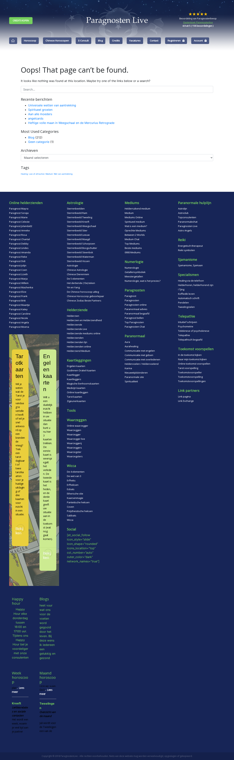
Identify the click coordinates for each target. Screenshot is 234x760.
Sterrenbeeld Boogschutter (82, 248)
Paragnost (130, 296)
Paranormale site (134, 377)
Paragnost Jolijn (17, 265)
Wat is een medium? (136, 226)
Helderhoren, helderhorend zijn (195, 285)
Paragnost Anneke (19, 230)
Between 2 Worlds (135, 234)
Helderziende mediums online (83, 333)
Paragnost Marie (18, 217)
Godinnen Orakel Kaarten (81, 370)
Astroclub (183, 213)
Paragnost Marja (18, 278)
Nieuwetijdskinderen (136, 372)
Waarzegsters (75, 456)
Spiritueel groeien (40, 109)
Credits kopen (21, 20)
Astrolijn (182, 208)
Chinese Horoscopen (57, 40)
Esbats (70, 489)
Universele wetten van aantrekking (52, 105)
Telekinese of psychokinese (193, 330)
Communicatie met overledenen (142, 359)
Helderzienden (75, 337)
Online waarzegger (77, 425)
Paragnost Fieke (18, 256)
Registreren (174, 40)
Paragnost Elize (17, 291)
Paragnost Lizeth (18, 274)
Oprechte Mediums (135, 230)
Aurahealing (131, 346)
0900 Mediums (133, 252)
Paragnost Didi (17, 261)
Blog (100, 40)
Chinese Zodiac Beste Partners (84, 300)
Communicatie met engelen (140, 350)
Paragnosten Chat (135, 326)
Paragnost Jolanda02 (20, 226)
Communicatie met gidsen (139, 355)
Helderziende (74, 324)
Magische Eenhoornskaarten (83, 383)
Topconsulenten (187, 217)
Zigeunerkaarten (76, 401)
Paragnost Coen (18, 270)
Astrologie (72, 265)
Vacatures (135, 40)
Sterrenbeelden (76, 208)
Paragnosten (132, 300)
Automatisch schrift (188, 298)
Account (198, 40)
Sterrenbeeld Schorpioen (81, 243)
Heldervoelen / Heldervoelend (141, 363)
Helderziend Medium (78, 351)
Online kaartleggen (77, 392)
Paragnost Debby (19, 243)
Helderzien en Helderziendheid (84, 320)
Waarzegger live (76, 438)
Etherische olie (75, 493)
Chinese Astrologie (77, 270)
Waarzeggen (74, 430)
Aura (127, 342)
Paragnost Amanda (20, 252)
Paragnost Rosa (18, 234)
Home (13, 40)
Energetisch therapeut (190, 245)
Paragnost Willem (19, 283)
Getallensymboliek (135, 272)
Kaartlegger (73, 374)
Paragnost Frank (18, 296)
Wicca (70, 520)
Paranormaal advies (136, 309)
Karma (128, 368)
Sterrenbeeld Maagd (78, 239)
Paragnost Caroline (20, 313)
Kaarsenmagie (75, 498)
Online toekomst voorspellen (194, 363)
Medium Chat (132, 239)
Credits (116, 40)
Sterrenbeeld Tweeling (79, 217)
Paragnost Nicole (18, 318)
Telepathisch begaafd (190, 339)
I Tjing (181, 289)
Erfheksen (72, 484)
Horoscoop (30, 40)
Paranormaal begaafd (137, 313)
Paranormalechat (187, 221)
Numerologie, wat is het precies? (143, 280)
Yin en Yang (73, 287)
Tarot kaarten (74, 396)
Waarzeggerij (74, 443)
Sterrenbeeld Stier (77, 230)
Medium (49, 174)
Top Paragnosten (134, 322)
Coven (70, 506)
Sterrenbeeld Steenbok (80, 252)
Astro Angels (185, 230)
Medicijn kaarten (76, 388)
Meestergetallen (134, 276)
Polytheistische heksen (80, 511)
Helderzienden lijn (77, 342)
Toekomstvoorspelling (190, 376)
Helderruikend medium (137, 208)
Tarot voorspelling (188, 368)
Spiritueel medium (135, 221)
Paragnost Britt (17, 300)
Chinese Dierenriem (78, 274)
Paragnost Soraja (19, 213)
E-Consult (83, 40)
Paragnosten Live (187, 226)
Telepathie (184, 335)
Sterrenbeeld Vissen (78, 261)
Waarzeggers (74, 447)
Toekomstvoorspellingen (192, 381)
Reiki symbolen (186, 250)
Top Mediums (132, 243)
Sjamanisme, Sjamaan (190, 265)
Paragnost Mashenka (21, 287)
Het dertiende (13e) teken (81, 283)
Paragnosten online (136, 304)
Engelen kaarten (76, 366)
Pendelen (183, 302)
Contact (154, 40)
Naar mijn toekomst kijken (192, 359)
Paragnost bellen (134, 318)
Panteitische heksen (78, 502)
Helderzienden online (79, 346)
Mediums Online (134, 217)
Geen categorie (38, 142)
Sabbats (71, 515)
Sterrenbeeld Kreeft (78, 221)
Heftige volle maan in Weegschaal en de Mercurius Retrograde (71, 123)
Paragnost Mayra (18, 208)
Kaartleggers (74, 379)
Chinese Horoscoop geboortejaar (85, 296)
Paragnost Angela (19, 322)
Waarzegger (74, 434)
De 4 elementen (75, 471)
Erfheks (71, 480)
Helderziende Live (77, 329)
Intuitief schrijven (187, 322)
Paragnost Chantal (19, 239)
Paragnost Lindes (19, 248)
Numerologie (132, 267)
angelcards (35, 118)
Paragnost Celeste (19, 221)
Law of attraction (37, 174)
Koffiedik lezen (186, 293)
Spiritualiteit (131, 381)
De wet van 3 (74, 476)
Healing (24, 174)
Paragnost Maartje (19, 305)
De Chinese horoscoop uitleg (83, 291)
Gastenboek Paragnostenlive (198, 22)
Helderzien (73, 316)
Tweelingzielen (186, 307)
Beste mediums (133, 248)
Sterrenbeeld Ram (77, 213)
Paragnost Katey (18, 309)
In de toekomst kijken (190, 355)
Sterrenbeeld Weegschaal (81, 226)
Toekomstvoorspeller (190, 372)
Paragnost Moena (19, 326)
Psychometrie (185, 326)
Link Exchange (186, 401)
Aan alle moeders (40, 114)
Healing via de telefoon (191, 280)
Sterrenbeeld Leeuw (78, 234)
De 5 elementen (75, 278)
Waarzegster (74, 452)
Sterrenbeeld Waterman (80, 256)
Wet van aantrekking (63, 174)
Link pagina (184, 396)
